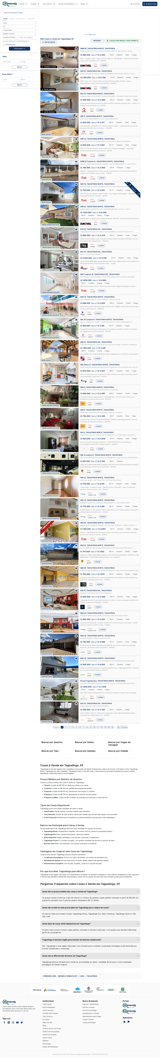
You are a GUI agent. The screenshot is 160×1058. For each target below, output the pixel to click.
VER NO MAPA (49, 42)
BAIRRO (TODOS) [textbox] (8, 34)
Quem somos (47, 1038)
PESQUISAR (18, 49)
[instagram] (13, 1022)
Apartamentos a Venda (91, 1013)
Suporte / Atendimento (91, 1004)
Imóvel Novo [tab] (20, 18)
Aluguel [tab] (11, 18)
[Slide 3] (94, 34)
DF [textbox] (4, 26)
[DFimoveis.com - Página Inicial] (10, 4)
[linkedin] (8, 1022)
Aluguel (33, 4)
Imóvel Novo (47, 4)
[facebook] (4, 1022)
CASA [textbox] (5, 23)
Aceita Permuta (10, 44)
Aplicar (19, 67)
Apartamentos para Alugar (92, 1016)
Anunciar (136, 4)
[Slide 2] (90, 34)
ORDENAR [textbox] (97, 41)
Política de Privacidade (51, 1031)
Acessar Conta (151, 4)
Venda (21, 4)
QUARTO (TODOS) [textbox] (9, 37)
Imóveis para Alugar (90, 1010)
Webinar (46, 1041)
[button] (90, 891)
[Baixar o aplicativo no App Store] (124, 1021)
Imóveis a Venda (88, 1007)
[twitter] (22, 1022)
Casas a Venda (88, 1019)
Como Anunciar (48, 1010)
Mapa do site (47, 1022)
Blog (44, 1025)
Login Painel (47, 1004)
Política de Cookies (50, 1035)
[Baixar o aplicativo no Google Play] (129, 1021)
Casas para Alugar (89, 1022)
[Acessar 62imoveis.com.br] (129, 1011)
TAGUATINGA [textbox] (7, 30)
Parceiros (46, 1019)
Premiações (47, 1044)
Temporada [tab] (30, 18)
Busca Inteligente (49, 1007)
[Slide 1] (86, 34)
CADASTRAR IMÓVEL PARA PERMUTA (124, 41)
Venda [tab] (5, 18)
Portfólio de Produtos (50, 1013)
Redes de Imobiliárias (66, 4)
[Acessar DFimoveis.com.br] (129, 1005)
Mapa (83, 4)
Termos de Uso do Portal (52, 1028)
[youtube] (17, 1022)
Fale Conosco (48, 1016)
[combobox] (19, 23)
